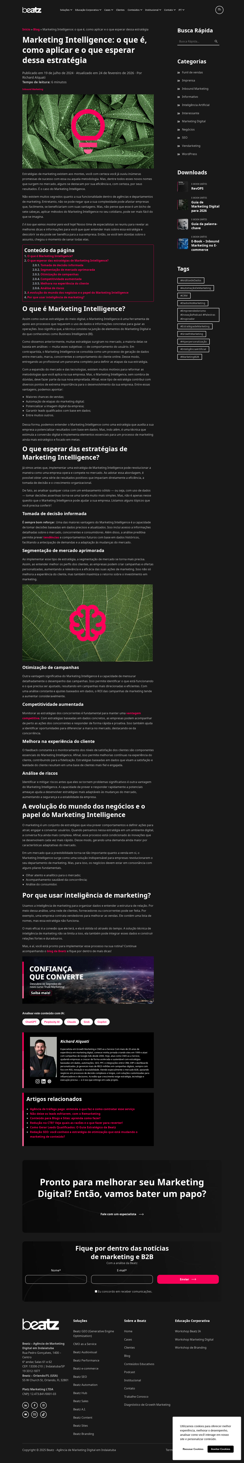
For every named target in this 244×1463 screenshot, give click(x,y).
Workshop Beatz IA (188, 1331)
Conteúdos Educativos (139, 1364)
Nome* (56, 1270)
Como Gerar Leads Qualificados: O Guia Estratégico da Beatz (73, 1127)
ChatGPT (31, 1021)
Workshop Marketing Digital (194, 1339)
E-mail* (122, 1270)
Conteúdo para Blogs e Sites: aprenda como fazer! (65, 1118)
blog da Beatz (56, 951)
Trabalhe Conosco (136, 1397)
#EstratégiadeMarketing (195, 326)
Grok (87, 1021)
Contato (168, 9)
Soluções (64, 9)
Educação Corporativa (87, 9)
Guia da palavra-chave (204, 226)
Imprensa (188, 80)
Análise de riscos (52, 288)
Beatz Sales (80, 1401)
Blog (36, 29)
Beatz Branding (83, 1434)
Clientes (120, 9)
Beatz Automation (85, 1385)
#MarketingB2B (189, 356)
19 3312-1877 (31, 1371)
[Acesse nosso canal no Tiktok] (43, 1414)
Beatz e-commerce (85, 1368)
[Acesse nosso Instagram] (43, 1405)
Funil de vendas (192, 72)
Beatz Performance (86, 1360)
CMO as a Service (84, 1344)
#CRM (184, 295)
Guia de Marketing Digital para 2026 (205, 206)
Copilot (102, 1021)
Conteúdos (134, 9)
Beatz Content (82, 1417)
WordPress (189, 154)
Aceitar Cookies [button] (220, 1449)
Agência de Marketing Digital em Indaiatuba (86, 1450)
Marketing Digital (194, 121)
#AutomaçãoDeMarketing (195, 288)
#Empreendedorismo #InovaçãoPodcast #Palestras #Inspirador (197, 314)
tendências (51, 537)
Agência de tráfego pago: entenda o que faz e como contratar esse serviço (82, 1109)
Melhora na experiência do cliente (65, 283)
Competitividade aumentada (61, 279)
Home (128, 1331)
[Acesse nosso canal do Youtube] (25, 1414)
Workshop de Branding (190, 1347)
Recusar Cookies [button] (193, 1449)
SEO (185, 137)
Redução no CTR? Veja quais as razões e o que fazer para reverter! (76, 1123)
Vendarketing (191, 146)
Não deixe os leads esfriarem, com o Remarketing (65, 1114)
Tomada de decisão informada (62, 265)
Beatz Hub (80, 1393)
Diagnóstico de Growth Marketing (147, 1405)
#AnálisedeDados (190, 280)
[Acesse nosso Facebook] (34, 1405)
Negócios (188, 129)
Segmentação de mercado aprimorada (68, 270)
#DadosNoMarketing (192, 303)
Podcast (129, 1372)
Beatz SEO (80, 1377)
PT (180, 10)
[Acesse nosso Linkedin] (25, 1405)
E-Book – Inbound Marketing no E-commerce (205, 245)
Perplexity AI (51, 1021)
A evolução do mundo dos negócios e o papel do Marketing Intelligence (77, 293)
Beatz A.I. (79, 1409)
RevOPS (197, 188)
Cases (107, 9)
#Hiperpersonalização (193, 341)
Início (26, 29)
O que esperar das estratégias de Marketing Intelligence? (68, 260)
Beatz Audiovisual (85, 1352)
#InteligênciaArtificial (193, 349)
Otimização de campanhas (60, 274)
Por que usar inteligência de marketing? (55, 297)
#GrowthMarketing (191, 334)
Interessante (190, 113)
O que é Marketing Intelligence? (50, 256)
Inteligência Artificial (196, 105)
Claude (71, 1021)
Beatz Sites (80, 1426)
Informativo (190, 97)
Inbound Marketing (32, 89)
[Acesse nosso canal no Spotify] (34, 1414)
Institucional (151, 9)
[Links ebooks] (182, 186)
